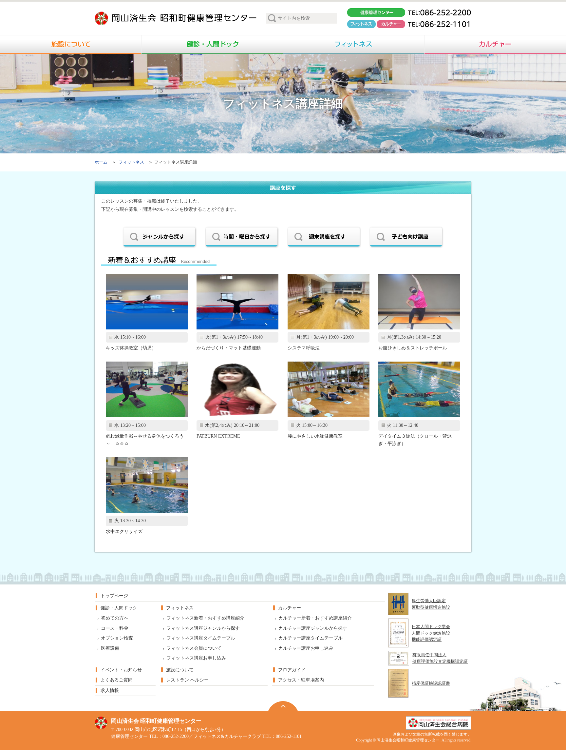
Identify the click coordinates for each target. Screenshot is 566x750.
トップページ (114, 595)
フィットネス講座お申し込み (196, 658)
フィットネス (131, 162)
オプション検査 (117, 638)
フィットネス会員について (193, 648)
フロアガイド (292, 669)
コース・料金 (114, 628)
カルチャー (289, 607)
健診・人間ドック (119, 607)
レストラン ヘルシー (187, 680)
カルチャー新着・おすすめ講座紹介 (315, 618)
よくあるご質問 (117, 680)
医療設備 (110, 648)
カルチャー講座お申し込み (305, 648)
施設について (180, 669)
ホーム (101, 162)
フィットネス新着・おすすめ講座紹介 (205, 618)
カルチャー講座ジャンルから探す (312, 628)
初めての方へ (114, 618)
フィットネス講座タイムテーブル (200, 638)
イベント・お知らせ (121, 669)
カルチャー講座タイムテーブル (310, 638)
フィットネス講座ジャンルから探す (203, 628)
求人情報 (110, 690)
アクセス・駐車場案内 (301, 680)
